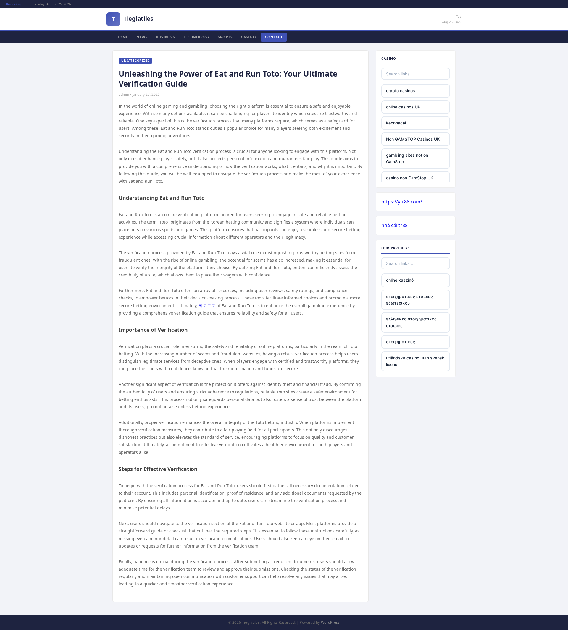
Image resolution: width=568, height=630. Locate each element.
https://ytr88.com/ (401, 201)
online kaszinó (400, 280)
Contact (274, 37)
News (142, 37)
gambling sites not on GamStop (407, 158)
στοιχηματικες (400, 341)
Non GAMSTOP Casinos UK (413, 139)
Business (165, 37)
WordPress (330, 622)
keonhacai (396, 122)
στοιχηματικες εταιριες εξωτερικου (409, 299)
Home (122, 37)
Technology (196, 37)
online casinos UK (403, 106)
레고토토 (207, 305)
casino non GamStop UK (409, 177)
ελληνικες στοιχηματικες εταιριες (411, 322)
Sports (225, 37)
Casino (248, 37)
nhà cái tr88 (394, 225)
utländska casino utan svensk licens (415, 361)
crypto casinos (400, 90)
